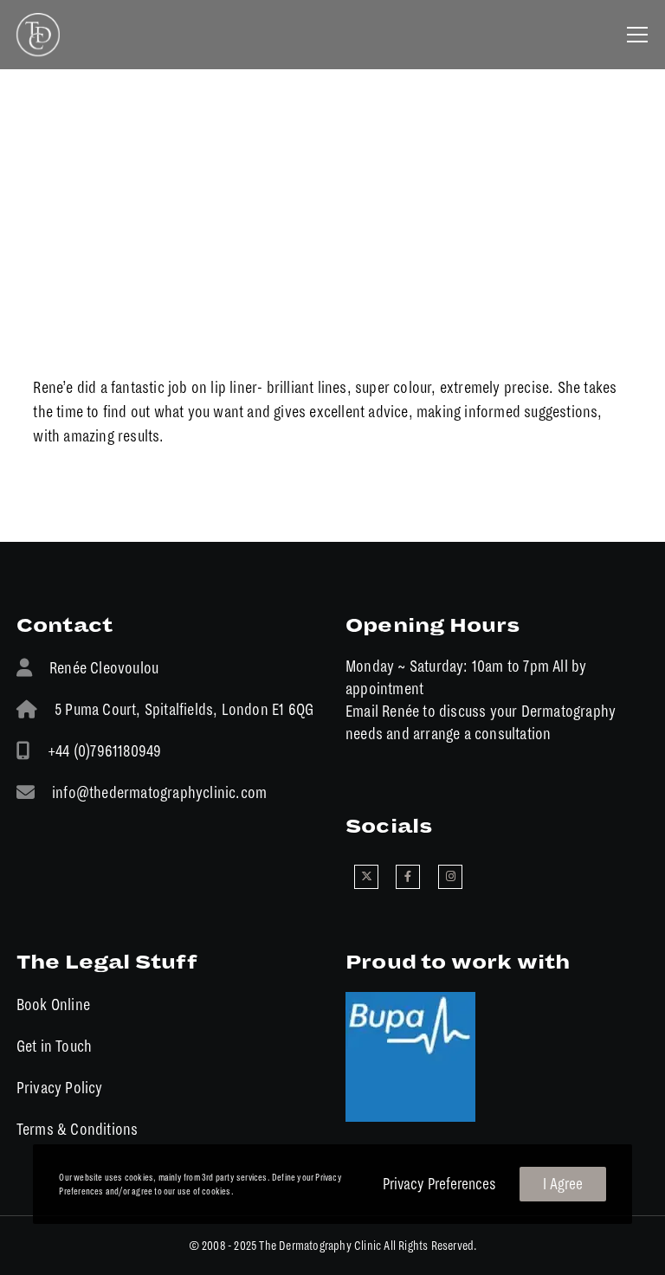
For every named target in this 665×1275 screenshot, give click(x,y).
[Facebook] (408, 877)
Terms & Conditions (77, 1129)
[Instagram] (450, 877)
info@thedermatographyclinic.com (159, 792)
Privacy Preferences (439, 1184)
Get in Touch (54, 1046)
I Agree (563, 1184)
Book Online (53, 1004)
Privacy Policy (59, 1088)
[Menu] (631, 34)
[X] (366, 877)
